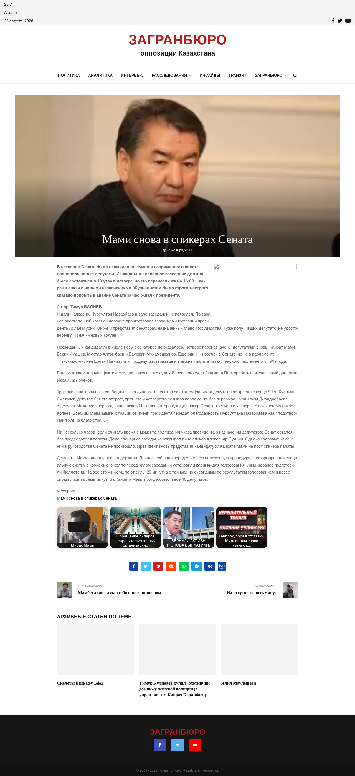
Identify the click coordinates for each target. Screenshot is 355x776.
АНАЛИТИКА (100, 75)
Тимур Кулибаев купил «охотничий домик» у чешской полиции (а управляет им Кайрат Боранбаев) (174, 689)
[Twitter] (177, 745)
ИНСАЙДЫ (210, 75)
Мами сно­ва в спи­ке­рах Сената (87, 498)
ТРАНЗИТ (238, 75)
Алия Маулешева (238, 683)
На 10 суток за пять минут (252, 593)
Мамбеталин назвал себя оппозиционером (119, 593)
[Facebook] (160, 745)
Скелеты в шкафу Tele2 (80, 683)
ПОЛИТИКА (69, 75)
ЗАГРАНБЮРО (177, 40)
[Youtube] (195, 745)
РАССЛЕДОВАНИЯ (169, 75)
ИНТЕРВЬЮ (132, 75)
